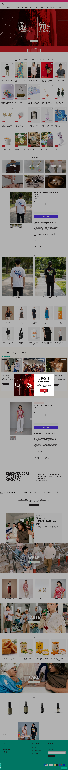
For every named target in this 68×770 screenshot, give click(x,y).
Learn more (44, 390)
